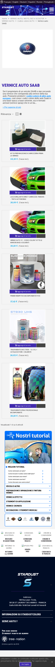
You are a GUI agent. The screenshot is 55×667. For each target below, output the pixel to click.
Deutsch (23, 2)
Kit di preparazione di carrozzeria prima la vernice (26, 154)
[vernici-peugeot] (37, 519)
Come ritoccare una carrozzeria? (19, 482)
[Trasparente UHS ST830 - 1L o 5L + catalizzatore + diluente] (27, 326)
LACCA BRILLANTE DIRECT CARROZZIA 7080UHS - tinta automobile (27, 198)
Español (31, 2)
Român (39, 2)
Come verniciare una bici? (17, 479)
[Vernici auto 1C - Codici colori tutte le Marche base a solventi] (27, 222)
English (15, 2)
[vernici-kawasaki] (48, 519)
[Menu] (51, 9)
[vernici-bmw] (20, 519)
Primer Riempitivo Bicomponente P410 (25, 296)
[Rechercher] (20, 10)
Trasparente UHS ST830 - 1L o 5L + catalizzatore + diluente (23, 351)
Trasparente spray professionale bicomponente (24, 411)
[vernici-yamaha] (31, 519)
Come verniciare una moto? (17, 476)
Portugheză (48, 2)
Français (7, 2)
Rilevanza (6, 114)
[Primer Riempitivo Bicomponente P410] (27, 272)
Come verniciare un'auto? (17, 471)
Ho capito (25, 664)
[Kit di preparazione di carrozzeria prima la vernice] (27, 133)
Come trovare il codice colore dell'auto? (21, 474)
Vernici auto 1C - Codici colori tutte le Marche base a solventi (26, 241)
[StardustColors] (8, 10)
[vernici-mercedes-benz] (25, 519)
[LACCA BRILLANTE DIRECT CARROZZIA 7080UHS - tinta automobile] (27, 179)
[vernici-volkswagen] (43, 519)
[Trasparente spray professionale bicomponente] (27, 383)
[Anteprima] (40, 149)
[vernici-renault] (8, 519)
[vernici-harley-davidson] (13, 519)
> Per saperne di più (12, 107)
